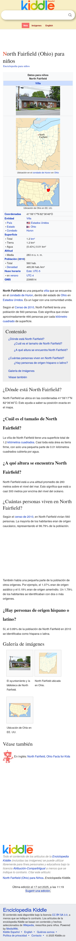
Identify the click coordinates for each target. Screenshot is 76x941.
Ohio (56, 172)
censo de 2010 (24, 517)
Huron (30, 230)
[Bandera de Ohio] (28, 226)
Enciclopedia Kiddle (25, 909)
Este (29, 271)
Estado (11, 226)
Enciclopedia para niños (16, 66)
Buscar (70, 15)
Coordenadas (13, 214)
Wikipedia (28, 925)
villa (46, 291)
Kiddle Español (11, 932)
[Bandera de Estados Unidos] (28, 222)
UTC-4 (30, 275)
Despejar (63, 15)
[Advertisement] (38, 39)
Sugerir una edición (37, 891)
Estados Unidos (40, 222)
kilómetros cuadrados (20, 442)
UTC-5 (36, 271)
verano (14, 275)
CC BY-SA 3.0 (60, 914)
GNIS (8, 279)
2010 (21, 259)
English (49, 25)
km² (33, 238)
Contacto (36, 935)
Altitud (9, 250)
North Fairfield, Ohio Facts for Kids (48, 756)
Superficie (11, 234)
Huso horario (13, 271)
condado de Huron (42, 172)
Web (25, 25)
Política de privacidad (15, 935)
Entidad (9, 218)
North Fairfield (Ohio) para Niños (23, 878)
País (9, 222)
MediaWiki (12, 928)
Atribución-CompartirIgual (29, 868)
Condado (12, 230)
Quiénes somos (45, 932)
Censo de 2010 (24, 307)
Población (11, 259)
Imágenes (37, 25)
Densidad (12, 267)
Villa (38, 83)
